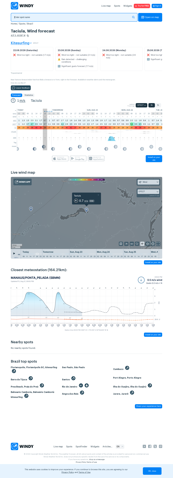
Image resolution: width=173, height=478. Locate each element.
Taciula (36, 100)
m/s (22, 100)
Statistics (29, 95)
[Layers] (121, 244)
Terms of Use (84, 472)
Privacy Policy (81, 462)
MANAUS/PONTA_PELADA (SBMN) (35, 277)
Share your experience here (148, 406)
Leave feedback (23, 88)
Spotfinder (81, 447)
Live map (106, 6)
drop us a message (96, 459)
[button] (27, 35)
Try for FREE (143, 6)
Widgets (127, 6)
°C (15, 128)
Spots (117, 6)
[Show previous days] (19, 254)
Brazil (30, 24)
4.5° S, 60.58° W (18, 35)
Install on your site (154, 158)
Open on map (152, 17)
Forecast (16, 95)
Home (14, 24)
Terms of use (92, 462)
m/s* (14, 124)
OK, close (152, 471)
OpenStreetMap (148, 248)
